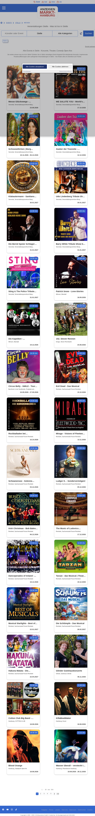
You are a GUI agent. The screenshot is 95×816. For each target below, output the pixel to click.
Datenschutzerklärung (65, 71)
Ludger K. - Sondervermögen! (70, 481)
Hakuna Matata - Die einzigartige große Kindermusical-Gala (18, 671)
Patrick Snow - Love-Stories (70, 291)
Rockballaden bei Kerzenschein (17, 433)
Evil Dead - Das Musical (67, 386)
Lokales (57, 810)
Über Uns (65, 810)
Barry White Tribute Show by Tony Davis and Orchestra (70, 244)
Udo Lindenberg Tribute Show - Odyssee (71, 196)
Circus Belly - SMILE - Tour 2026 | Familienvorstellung (21, 386)
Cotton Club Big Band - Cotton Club (19, 718)
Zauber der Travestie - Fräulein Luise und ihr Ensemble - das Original (68, 149)
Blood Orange (15, 765)
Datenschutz (82, 810)
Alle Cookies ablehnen (60, 67)
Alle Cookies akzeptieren (35, 67)
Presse (51, 810)
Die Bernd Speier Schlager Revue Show (21, 244)
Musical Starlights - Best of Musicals (21, 623)
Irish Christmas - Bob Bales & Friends (23, 528)
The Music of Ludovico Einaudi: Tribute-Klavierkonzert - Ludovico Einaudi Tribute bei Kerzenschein (68, 528)
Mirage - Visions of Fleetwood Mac (70, 433)
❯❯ (58, 793)
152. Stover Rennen (65, 339)
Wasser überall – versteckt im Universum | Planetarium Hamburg (70, 765)
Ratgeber (44, 810)
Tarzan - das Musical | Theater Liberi (71, 576)
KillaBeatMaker (63, 718)
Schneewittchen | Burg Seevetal (19, 149)
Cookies (90, 810)
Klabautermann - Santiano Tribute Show (21, 196)
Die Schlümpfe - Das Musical (70, 623)
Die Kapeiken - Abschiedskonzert (17, 339)
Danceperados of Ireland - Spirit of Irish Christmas (21, 576)
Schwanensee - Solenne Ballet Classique (20, 481)
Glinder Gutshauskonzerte (69, 671)
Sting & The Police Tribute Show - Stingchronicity (21, 291)
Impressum (72, 810)
